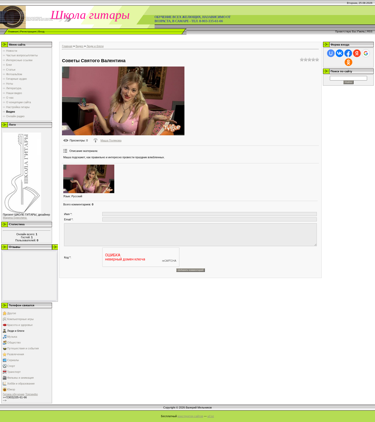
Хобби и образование (21, 383)
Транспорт (14, 371)
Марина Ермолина (15, 217)
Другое (11, 313)
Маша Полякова (111, 140)
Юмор (11, 389)
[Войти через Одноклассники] (348, 62)
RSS (369, 31)
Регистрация (28, 31)
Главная (13, 31)
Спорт (11, 365)
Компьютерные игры (20, 319)
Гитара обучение (13, 394)
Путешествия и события (23, 348)
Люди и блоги (15, 330)
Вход (41, 31)
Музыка (12, 336)
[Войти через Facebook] (348, 53)
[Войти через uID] (331, 53)
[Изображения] (88, 179)
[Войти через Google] (366, 53)
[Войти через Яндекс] (357, 53)
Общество (14, 342)
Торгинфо (31, 394)
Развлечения (15, 354)
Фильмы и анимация (20, 377)
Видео (79, 46)
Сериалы (13, 360)
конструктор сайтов (190, 416)
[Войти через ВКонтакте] (339, 53)
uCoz (210, 416)
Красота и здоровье (20, 324)
